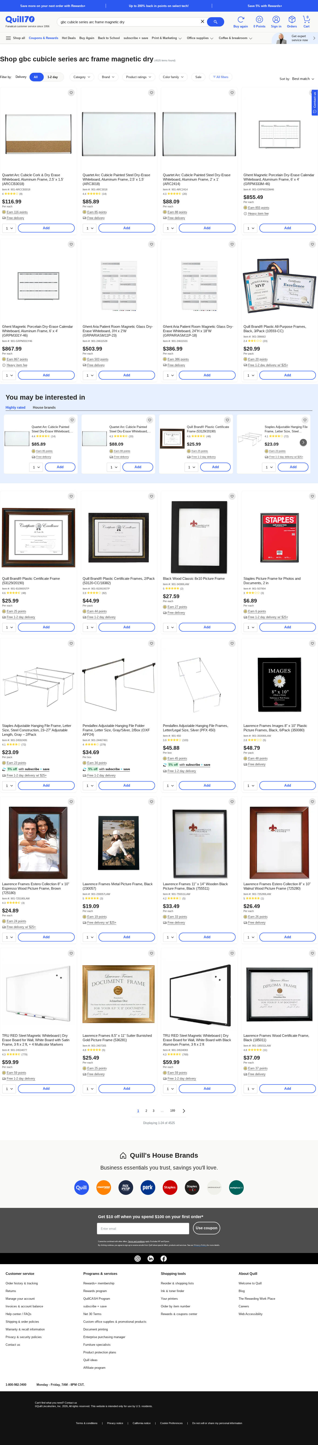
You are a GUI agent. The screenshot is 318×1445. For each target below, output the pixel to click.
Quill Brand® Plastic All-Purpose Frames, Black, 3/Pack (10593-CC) (275, 329)
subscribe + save (136, 38)
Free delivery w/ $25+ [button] (21, 927)
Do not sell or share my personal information (217, 1423)
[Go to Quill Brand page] (82, 1188)
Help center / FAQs (18, 1314)
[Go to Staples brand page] (170, 1188)
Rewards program (95, 1291)
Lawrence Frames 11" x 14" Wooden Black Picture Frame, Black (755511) (195, 886)
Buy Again (86, 38)
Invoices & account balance (24, 1306)
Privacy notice (115, 1423)
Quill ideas (90, 1360)
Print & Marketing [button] (164, 38)
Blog (242, 1291)
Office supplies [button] (198, 38)
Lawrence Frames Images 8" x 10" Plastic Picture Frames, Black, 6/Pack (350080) (275, 728)
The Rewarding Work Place (257, 1298)
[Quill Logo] (20, 19)
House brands (44, 407)
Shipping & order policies (22, 1321)
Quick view (36, 156)
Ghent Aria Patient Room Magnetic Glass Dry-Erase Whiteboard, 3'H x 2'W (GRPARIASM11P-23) (118, 331)
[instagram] (137, 1258)
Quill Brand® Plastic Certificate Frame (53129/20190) (208, 429)
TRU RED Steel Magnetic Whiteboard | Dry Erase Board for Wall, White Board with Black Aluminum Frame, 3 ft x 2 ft (197, 1040)
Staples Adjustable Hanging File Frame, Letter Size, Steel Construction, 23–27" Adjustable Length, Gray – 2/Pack (286, 429)
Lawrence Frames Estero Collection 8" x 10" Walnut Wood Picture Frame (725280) (277, 886)
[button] (203, 21)
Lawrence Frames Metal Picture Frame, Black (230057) (118, 886)
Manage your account (20, 1298)
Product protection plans (99, 1352)
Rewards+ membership (98, 1283)
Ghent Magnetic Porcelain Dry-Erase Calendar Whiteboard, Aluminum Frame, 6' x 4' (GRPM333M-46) (279, 179)
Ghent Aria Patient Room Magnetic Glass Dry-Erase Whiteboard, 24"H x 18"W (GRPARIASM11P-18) (198, 331)
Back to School (109, 38)
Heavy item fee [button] (258, 213)
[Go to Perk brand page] (148, 1188)
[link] (71, 92)
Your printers (169, 1298)
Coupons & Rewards (43, 38)
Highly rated (15, 407)
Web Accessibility (251, 1314)
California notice (142, 1423)
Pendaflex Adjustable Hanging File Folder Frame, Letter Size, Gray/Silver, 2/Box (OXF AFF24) (116, 730)
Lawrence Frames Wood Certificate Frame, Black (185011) (276, 1038)
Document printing (95, 1329)
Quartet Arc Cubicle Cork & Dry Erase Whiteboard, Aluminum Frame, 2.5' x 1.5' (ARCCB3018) (33, 179)
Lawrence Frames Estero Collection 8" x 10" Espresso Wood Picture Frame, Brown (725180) (35, 888)
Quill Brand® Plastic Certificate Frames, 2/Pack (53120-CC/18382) (119, 581)
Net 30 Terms (92, 1314)
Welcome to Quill (250, 1283)
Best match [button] (301, 79)
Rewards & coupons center (179, 1314)
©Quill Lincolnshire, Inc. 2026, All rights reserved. (62, 1406)
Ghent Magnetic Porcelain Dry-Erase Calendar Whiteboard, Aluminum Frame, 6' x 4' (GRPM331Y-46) (37, 331)
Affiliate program (94, 1367)
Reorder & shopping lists (177, 1283)
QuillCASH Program (96, 1298)
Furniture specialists (97, 1344)
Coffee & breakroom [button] (233, 38)
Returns (11, 1291)
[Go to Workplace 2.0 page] (236, 1188)
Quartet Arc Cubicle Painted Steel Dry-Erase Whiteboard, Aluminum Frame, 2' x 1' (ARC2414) (196, 179)
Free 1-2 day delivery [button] (204, 456)
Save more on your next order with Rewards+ (52, 6)
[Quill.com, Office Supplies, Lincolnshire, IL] (18, 1404)
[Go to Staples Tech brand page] (192, 1188)
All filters (222, 77)
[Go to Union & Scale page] (214, 1188)
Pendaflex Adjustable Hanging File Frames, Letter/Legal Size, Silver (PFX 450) (195, 728)
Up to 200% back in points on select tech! (159, 6)
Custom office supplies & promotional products (114, 1321)
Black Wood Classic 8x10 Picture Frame (194, 578)
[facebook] (163, 1258)
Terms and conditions (136, 1241)
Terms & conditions (87, 1423)
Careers (244, 1306)
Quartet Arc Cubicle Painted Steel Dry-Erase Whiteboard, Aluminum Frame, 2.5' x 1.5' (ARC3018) (116, 179)
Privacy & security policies (24, 1337)
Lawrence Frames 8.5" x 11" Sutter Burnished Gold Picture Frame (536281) (117, 1038)
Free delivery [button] (15, 218)
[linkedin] (150, 1258)
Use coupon (206, 1228)
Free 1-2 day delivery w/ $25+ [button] (268, 365)
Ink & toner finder (172, 1291)
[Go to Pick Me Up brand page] (126, 1188)
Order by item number (175, 1306)
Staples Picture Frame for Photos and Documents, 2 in (272, 581)
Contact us (13, 1344)
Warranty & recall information (25, 1329)
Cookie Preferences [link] (171, 1423)
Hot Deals (69, 38)
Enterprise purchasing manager (104, 1337)
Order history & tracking (22, 1283)
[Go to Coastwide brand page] (104, 1188)
